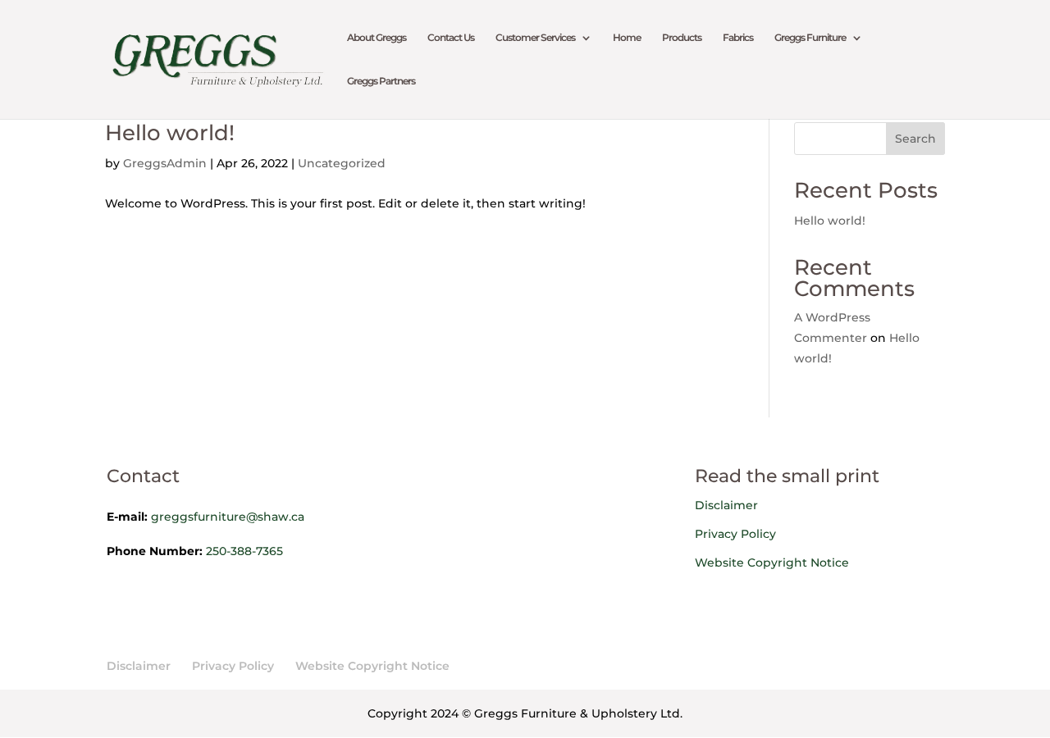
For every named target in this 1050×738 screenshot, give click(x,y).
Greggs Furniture (810, 37)
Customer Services (535, 37)
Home (627, 37)
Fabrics (738, 37)
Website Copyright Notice (772, 562)
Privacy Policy (735, 533)
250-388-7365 (244, 551)
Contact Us (450, 37)
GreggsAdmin (165, 163)
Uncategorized (342, 163)
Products (681, 37)
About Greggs (376, 37)
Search (915, 138)
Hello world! (170, 133)
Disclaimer (726, 505)
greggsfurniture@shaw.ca (227, 516)
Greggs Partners (381, 81)
